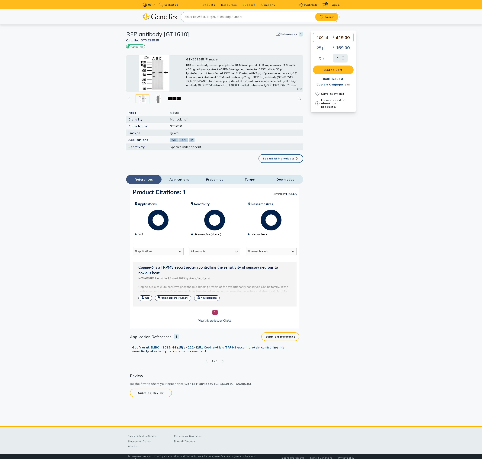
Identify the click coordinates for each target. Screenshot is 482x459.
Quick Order (311, 4)
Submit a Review (151, 393)
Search (329, 16)
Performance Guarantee (187, 436)
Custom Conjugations (333, 84)
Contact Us (171, 4)
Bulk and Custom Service (142, 436)
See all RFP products (278, 158)
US (150, 4)
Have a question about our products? (333, 103)
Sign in (335, 4)
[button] (300, 99)
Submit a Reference (280, 336)
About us (133, 446)
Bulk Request (333, 79)
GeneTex (160, 16)
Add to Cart (333, 70)
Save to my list (332, 93)
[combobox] (260, 17)
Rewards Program (184, 441)
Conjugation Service (139, 441)
